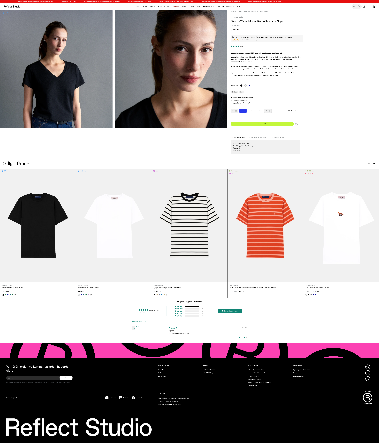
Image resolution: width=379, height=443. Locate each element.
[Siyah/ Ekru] (155, 294)
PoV (238, 6)
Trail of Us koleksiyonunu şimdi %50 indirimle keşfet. (159, 1)
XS (235, 111)
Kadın (138, 6)
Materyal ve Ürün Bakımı (259, 137)
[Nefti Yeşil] (12, 294)
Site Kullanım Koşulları (255, 379)
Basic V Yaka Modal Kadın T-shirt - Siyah (255, 12)
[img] (173, 328)
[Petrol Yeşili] (10, 294)
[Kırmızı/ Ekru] (157, 294)
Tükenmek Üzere (164, 6)
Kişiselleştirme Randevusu (301, 370)
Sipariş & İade (279, 137)
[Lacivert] (249, 85)
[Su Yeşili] (5, 294)
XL (269, 111)
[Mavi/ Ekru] (162, 294)
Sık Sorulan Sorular (209, 370)
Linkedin (126, 398)
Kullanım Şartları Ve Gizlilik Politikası (259, 382)
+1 (166, 294)
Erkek (145, 6)
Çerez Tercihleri (253, 385)
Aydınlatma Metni (253, 376)
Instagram (112, 398)
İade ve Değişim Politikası (256, 370)
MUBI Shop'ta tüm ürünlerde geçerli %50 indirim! (247, 1)
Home (233, 12)
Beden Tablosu (296, 111)
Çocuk (152, 6)
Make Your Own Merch (226, 6)
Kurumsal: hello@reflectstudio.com (169, 404)
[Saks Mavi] (8, 294)
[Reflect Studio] (12, 6)
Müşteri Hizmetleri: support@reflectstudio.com (173, 398)
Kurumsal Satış (208, 6)
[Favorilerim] (369, 6)
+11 (15, 294)
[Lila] (88, 294)
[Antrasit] (311, 294)
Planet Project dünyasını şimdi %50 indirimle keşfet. (18, 1)
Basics (184, 6)
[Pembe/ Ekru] (164, 294)
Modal (235, 97)
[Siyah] (242, 85)
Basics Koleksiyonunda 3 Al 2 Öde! (121, 1)
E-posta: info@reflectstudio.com (168, 401)
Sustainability (162, 376)
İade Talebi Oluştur (209, 373)
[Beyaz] (246, 85)
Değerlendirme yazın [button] (229, 311)
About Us (161, 370)
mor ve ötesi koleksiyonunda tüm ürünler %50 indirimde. (204, 1)
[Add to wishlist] (298, 124)
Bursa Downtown (298, 376)
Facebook (139, 398)
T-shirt (238, 12)
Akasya (295, 373)
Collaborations (195, 6)
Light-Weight (237, 103)
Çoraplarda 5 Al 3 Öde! (50, 1)
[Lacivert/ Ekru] (159, 294)
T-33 (234, 100)
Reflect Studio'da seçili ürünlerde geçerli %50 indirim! (84, 1)
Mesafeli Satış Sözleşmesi (256, 373)
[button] (357, 6)
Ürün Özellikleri (239, 137)
